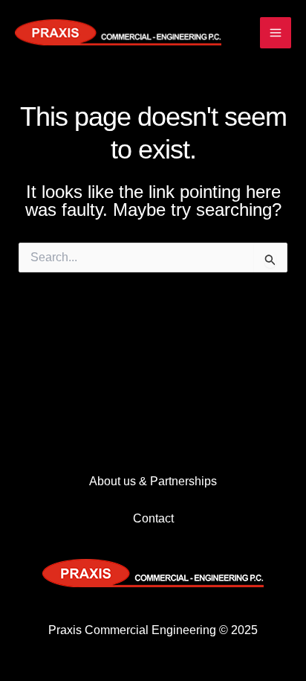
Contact (153, 518)
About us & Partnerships (153, 481)
